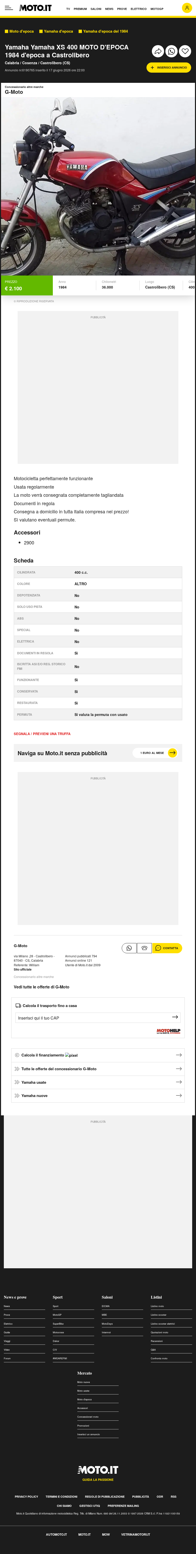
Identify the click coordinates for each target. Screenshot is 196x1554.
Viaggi (7, 1341)
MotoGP (57, 1314)
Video (7, 1349)
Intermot (106, 1332)
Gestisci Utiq (89, 1506)
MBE (104, 1314)
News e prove (15, 1297)
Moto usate (83, 1390)
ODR (160, 1496)
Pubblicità (140, 1496)
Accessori (82, 1408)
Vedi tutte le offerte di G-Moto (41, 987)
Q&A (153, 1349)
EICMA (105, 1306)
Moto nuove (83, 1382)
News (7, 1306)
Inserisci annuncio (172, 67)
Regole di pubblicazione (105, 1496)
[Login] (187, 8)
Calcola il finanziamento (43, 1055)
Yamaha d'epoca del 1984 (105, 31)
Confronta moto (159, 1358)
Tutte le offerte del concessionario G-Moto (58, 1069)
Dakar (56, 1341)
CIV (55, 1349)
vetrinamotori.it (135, 1534)
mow (106, 1534)
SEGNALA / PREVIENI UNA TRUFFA (42, 734)
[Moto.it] (35, 8)
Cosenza (29, 62)
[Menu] (9, 8)
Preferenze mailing (123, 1506)
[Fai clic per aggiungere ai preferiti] (185, 51)
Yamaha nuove (34, 1095)
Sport (58, 1297)
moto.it (84, 1534)
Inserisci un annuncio (88, 1434)
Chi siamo (64, 1506)
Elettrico (8, 1323)
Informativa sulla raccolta (22, 1551)
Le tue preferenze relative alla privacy (80, 1551)
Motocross (58, 1332)
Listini (156, 1297)
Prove (7, 1314)
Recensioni (157, 1341)
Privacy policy (26, 1496)
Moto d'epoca (21, 31)
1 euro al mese (152, 753)
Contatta (170, 948)
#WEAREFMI (60, 1358)
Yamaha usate (33, 1082)
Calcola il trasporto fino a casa (50, 1005)
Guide (7, 1332)
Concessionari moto (88, 1416)
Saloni (107, 1297)
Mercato (84, 1373)
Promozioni (83, 1425)
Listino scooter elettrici (163, 1323)
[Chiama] (144, 948)
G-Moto (20, 945)
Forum (7, 1358)
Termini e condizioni (61, 1496)
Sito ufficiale (23, 969)
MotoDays (107, 1323)
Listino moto (157, 1306)
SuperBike (58, 1323)
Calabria (12, 62)
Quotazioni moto (159, 1332)
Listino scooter (158, 1314)
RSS (173, 1496)
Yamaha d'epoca (58, 31)
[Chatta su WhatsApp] (129, 948)
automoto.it (56, 1534)
